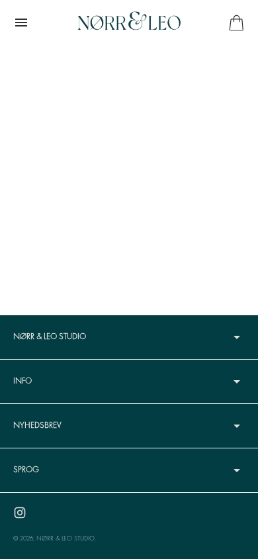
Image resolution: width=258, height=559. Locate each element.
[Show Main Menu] (21, 22)
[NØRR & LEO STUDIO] (129, 22)
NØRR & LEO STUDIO (65, 539)
